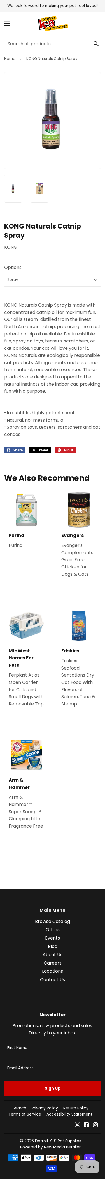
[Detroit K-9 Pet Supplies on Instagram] (95, 1125)
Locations (52, 971)
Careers (53, 963)
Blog (52, 946)
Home (9, 58)
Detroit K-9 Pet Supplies (58, 1141)
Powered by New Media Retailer (50, 1147)
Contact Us (52, 979)
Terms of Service (24, 1114)
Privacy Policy (45, 1108)
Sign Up (52, 1088)
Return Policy (75, 1108)
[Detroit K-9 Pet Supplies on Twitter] (77, 1125)
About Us (52, 954)
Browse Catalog (52, 921)
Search (19, 1108)
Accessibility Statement (69, 1114)
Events (52, 938)
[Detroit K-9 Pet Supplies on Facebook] (86, 1125)
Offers (53, 929)
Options (13, 267)
